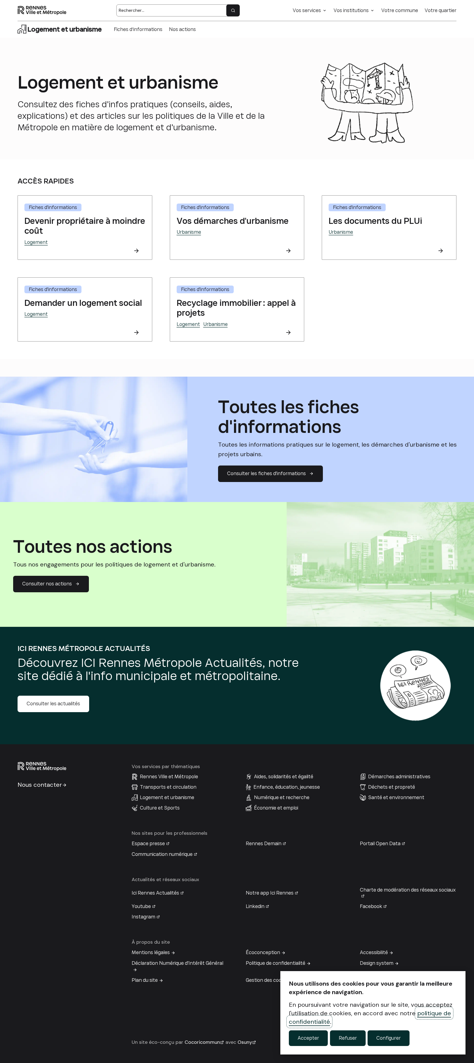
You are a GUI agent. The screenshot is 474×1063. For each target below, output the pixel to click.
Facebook (371, 906)
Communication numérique (162, 854)
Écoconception (263, 952)
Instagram (143, 917)
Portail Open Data (380, 843)
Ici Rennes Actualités (155, 893)
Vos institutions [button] (351, 10)
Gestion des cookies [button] (268, 980)
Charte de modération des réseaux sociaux (408, 890)
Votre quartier (440, 10)
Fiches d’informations (138, 29)
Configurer (388, 1038)
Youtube (141, 906)
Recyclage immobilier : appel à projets (236, 308)
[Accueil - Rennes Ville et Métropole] (42, 10)
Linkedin (255, 906)
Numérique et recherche (281, 797)
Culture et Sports (160, 808)
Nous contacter (40, 785)
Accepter (308, 1038)
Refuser (348, 1038)
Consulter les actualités (53, 703)
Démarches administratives (399, 776)
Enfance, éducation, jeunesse (286, 787)
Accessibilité (374, 952)
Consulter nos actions (47, 584)
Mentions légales (151, 952)
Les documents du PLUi (375, 221)
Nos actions (182, 29)
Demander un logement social (83, 303)
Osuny (245, 1042)
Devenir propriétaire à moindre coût (84, 226)
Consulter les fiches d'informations (266, 473)
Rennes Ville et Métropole (169, 776)
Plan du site (145, 980)
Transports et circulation (168, 787)
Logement (36, 242)
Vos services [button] (307, 10)
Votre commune (399, 10)
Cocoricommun (202, 1042)
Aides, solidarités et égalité (283, 776)
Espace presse (148, 843)
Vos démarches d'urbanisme (233, 221)
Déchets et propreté (391, 787)
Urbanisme (189, 232)
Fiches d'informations (53, 207)
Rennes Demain (263, 843)
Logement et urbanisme (167, 797)
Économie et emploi (276, 808)
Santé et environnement (396, 797)
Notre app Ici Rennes (270, 893)
